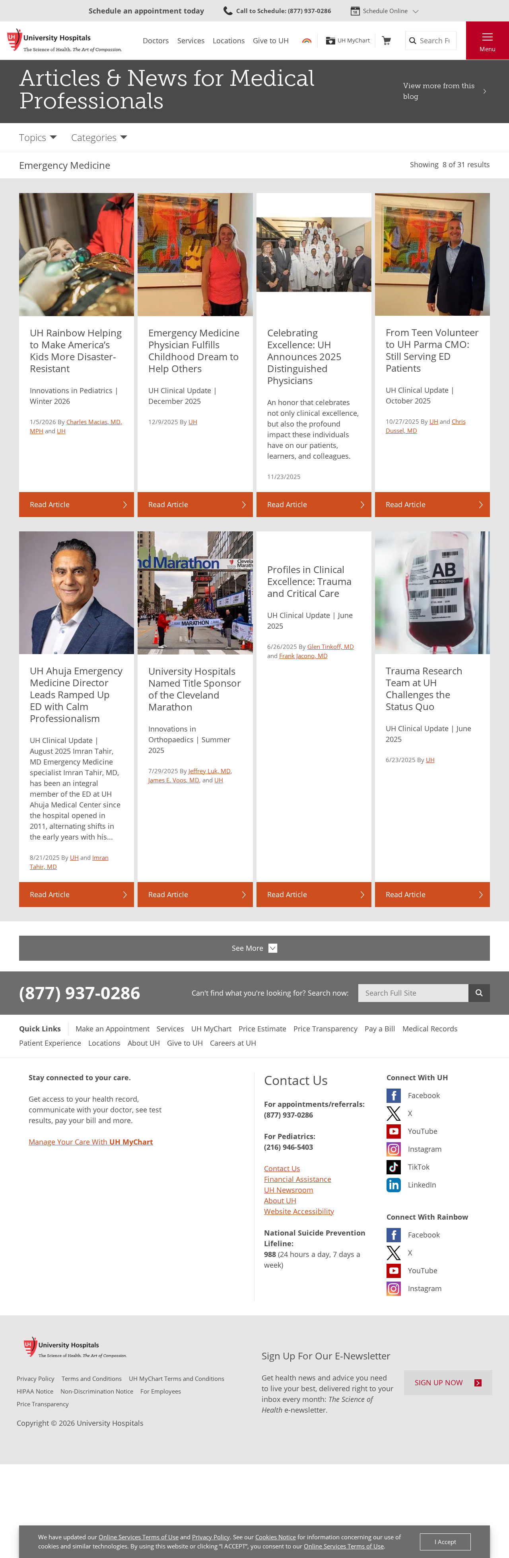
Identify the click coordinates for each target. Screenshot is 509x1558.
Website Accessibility (299, 1211)
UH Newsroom (288, 1190)
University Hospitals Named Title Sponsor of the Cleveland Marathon (194, 688)
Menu (487, 49)
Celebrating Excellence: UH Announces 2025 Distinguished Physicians (304, 356)
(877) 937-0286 (79, 992)
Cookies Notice (275, 1537)
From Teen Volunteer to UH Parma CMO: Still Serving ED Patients (432, 350)
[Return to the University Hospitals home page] (64, 40)
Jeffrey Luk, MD (209, 771)
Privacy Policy (211, 1537)
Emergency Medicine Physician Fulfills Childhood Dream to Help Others (193, 350)
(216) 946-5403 (288, 1147)
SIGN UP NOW (439, 1382)
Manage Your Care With (91, 1142)
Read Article (50, 504)
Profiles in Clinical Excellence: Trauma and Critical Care (309, 581)
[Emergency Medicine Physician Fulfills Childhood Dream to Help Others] (195, 254)
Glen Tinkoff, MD (330, 647)
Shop (386, 40)
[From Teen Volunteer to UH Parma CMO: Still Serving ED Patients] (432, 254)
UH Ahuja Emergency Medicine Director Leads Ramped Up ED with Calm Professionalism (76, 694)
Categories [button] (94, 137)
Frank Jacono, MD (303, 656)
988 (270, 1254)
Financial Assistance (297, 1179)
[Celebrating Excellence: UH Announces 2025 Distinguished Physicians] (314, 254)
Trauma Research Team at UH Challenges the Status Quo (424, 688)
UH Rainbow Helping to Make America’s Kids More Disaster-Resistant (76, 350)
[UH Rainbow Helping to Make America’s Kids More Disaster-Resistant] (76, 254)
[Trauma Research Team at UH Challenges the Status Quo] (432, 592)
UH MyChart (354, 40)
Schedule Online (385, 11)
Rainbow (306, 40)
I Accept (445, 1542)
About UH (280, 1200)
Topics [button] (32, 137)
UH (61, 431)
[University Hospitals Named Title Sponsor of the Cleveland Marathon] (195, 593)
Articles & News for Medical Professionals (167, 89)
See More (247, 948)
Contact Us (282, 1168)
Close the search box (461, 40)
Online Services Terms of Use (139, 1537)
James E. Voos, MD (173, 780)
